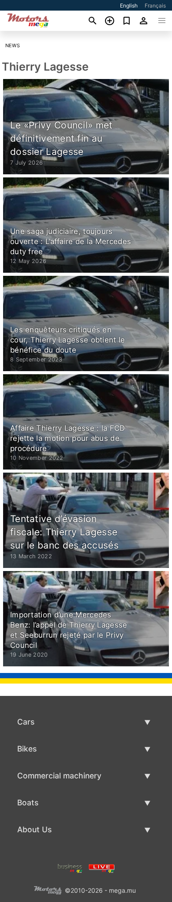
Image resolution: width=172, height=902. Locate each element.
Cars (25, 721)
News (12, 45)
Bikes (27, 748)
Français (155, 5)
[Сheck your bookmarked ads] (126, 21)
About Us (34, 829)
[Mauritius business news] (70, 867)
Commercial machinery (59, 775)
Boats (27, 802)
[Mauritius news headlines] (102, 867)
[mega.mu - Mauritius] (48, 889)
